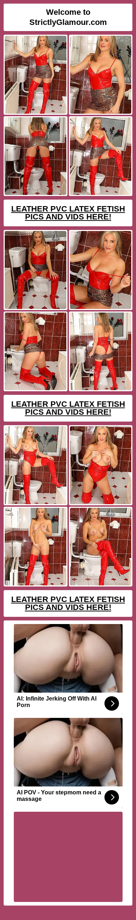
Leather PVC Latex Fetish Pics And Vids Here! (68, 212)
